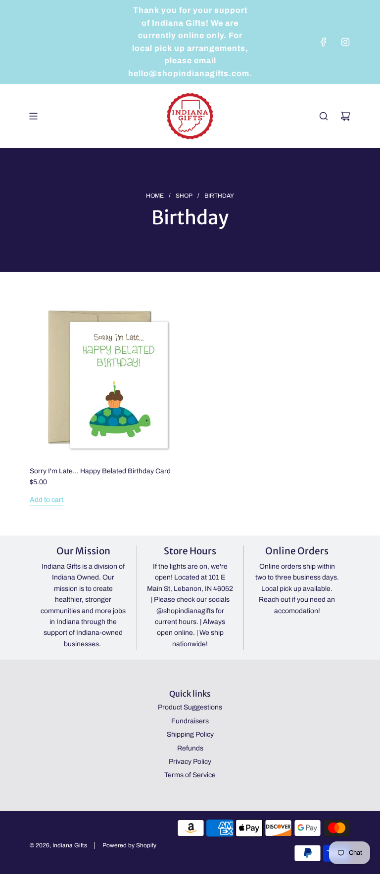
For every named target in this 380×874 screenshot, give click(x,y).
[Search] (323, 116)
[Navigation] (33, 116)
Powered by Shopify (129, 845)
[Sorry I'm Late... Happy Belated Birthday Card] (109, 380)
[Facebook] (323, 42)
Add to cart (46, 499)
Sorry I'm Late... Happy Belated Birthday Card (100, 471)
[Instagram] (345, 42)
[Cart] (345, 116)
